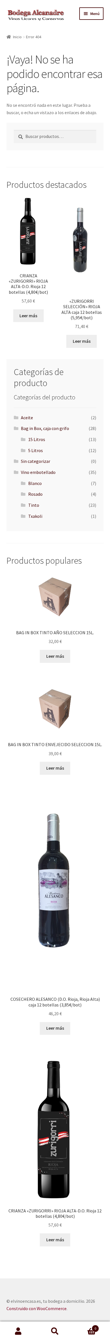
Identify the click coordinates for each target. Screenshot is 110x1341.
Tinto (33, 505)
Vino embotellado (38, 472)
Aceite (27, 417)
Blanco (35, 483)
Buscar (55, 1331)
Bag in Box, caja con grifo (45, 428)
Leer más (28, 315)
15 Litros (36, 439)
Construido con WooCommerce (36, 1308)
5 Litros (35, 450)
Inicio (17, 36)
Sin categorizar (35, 461)
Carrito (84, 1326)
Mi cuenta (18, 1331)
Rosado (35, 494)
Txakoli (35, 516)
